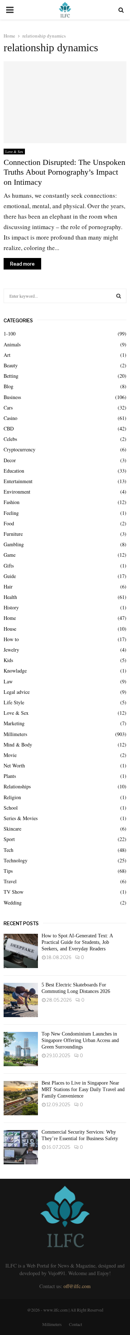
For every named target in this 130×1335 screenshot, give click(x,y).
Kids (8, 660)
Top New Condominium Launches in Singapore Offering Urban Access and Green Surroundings (80, 1040)
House (10, 628)
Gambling (14, 544)
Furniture (13, 533)
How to (11, 639)
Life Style (14, 702)
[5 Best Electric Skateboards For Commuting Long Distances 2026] (21, 1000)
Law (8, 681)
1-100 (10, 333)
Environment (17, 491)
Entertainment (18, 481)
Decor (10, 460)
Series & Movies (21, 818)
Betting (11, 375)
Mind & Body (18, 744)
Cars (8, 407)
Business (12, 397)
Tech (8, 849)
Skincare (12, 828)
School (11, 807)
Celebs (10, 438)
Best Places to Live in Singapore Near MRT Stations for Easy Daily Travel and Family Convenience (83, 1089)
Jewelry (11, 649)
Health (10, 597)
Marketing (14, 723)
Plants (10, 775)
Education (14, 470)
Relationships (17, 786)
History (11, 607)
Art (7, 354)
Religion (12, 797)
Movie (10, 755)
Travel (10, 881)
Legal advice (17, 691)
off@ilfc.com (77, 1286)
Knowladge (15, 670)
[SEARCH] (118, 296)
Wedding (13, 902)
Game (10, 554)
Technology (15, 860)
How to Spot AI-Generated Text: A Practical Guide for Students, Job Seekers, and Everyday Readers (77, 942)
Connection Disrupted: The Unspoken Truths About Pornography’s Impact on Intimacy (64, 172)
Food (9, 523)
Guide (10, 576)
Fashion (12, 502)
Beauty (11, 365)
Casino (10, 418)
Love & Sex (14, 151)
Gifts (9, 565)
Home (10, 617)
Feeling (11, 512)
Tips (8, 870)
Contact (75, 1324)
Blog (8, 386)
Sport (9, 839)
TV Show (13, 891)
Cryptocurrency (19, 449)
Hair (8, 586)
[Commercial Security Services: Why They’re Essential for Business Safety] (21, 1147)
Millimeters (15, 734)
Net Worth (14, 765)
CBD (9, 428)
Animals (12, 344)
